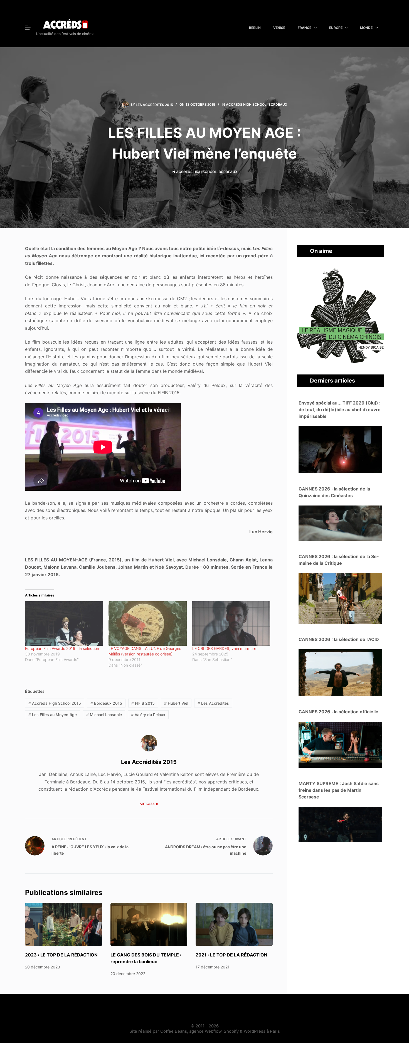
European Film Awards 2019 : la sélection (62, 648)
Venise (279, 28)
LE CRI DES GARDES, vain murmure (224, 648)
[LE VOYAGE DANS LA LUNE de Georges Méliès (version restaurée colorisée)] (147, 623)
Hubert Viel (176, 703)
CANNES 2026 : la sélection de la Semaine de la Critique (339, 560)
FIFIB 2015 (143, 703)
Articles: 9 (149, 804)
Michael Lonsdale (104, 714)
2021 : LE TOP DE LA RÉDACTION (231, 955)
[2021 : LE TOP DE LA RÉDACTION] (234, 924)
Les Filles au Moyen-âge (52, 714)
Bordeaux (277, 104)
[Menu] (28, 28)
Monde (366, 28)
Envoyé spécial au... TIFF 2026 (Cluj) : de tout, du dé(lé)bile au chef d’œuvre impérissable (340, 409)
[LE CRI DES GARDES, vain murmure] (231, 623)
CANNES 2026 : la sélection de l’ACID (339, 639)
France (304, 28)
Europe (336, 28)
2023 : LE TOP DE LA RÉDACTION (61, 955)
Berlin (255, 28)
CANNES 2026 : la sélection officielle (338, 711)
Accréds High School (246, 104)
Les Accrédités (213, 703)
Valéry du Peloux (148, 714)
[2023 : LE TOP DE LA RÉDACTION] (63, 924)
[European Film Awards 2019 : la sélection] (64, 623)
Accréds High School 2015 (54, 703)
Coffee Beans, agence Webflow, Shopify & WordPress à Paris (220, 1031)
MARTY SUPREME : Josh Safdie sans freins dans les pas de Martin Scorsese (339, 790)
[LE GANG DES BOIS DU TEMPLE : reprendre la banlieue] (149, 924)
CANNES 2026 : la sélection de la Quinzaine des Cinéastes (334, 492)
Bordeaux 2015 (106, 703)
